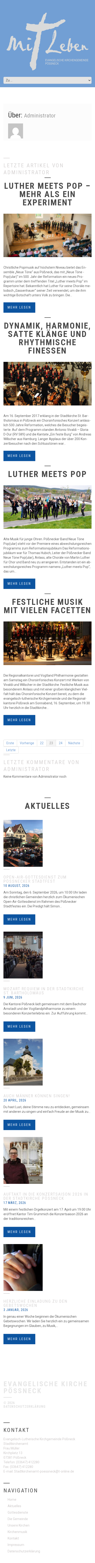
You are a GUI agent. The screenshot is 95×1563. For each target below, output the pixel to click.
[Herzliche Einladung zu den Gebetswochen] (47, 1267)
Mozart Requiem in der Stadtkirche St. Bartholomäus (43, 990)
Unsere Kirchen (19, 1525)
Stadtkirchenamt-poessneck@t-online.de (44, 1471)
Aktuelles (14, 1506)
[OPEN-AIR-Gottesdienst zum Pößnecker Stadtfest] (47, 843)
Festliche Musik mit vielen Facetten (47, 606)
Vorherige (27, 743)
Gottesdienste (18, 1512)
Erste (10, 743)
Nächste (74, 743)
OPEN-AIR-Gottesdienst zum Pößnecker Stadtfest (35, 879)
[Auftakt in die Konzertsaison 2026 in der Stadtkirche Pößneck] (47, 1160)
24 (60, 743)
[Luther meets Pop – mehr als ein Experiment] (47, 235)
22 (42, 743)
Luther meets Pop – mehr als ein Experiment (47, 194)
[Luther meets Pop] (47, 507)
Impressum (16, 1545)
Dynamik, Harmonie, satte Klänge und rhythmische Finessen (47, 338)
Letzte (11, 750)
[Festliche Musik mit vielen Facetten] (47, 643)
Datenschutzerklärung (24, 1406)
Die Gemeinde (18, 1519)
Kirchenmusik (17, 1532)
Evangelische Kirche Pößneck (45, 1387)
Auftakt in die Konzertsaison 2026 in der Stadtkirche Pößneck (45, 1196)
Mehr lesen (19, 307)
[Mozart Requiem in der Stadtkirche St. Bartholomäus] (47, 955)
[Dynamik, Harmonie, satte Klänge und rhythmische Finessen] (47, 383)
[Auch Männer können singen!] (47, 1062)
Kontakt (13, 1538)
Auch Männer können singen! (36, 1095)
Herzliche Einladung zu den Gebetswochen (35, 1303)
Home (12, 1499)
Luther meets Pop (47, 474)
